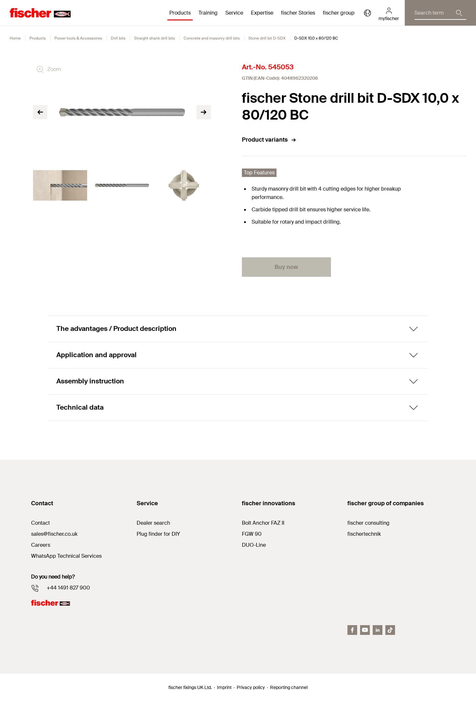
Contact (40, 523)
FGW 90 (252, 534)
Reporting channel (289, 687)
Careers (40, 545)
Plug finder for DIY (158, 534)
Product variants (265, 140)
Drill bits (118, 38)
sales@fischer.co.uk (54, 534)
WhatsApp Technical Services (66, 556)
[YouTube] (365, 630)
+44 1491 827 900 (68, 587)
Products (37, 38)
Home (15, 38)
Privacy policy (251, 687)
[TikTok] (390, 630)
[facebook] (352, 630)
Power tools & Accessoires (78, 38)
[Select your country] (367, 13)
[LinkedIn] (377, 630)
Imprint (224, 687)
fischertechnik (364, 534)
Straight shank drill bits (154, 38)
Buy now (286, 267)
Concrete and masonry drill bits (212, 38)
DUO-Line (254, 545)
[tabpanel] (60, 185)
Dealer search (153, 523)
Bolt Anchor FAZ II (263, 523)
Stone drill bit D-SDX (267, 38)
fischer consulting (368, 523)
